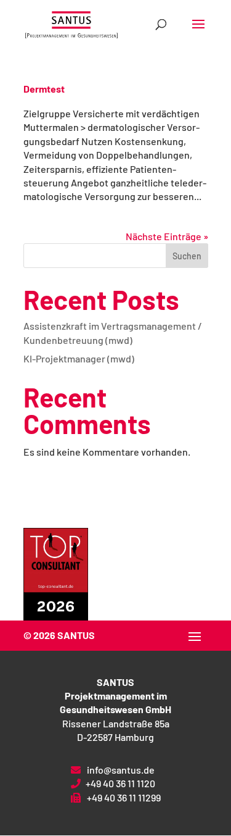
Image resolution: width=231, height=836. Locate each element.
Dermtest (44, 88)
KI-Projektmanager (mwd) (78, 358)
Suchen (186, 256)
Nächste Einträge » (167, 236)
